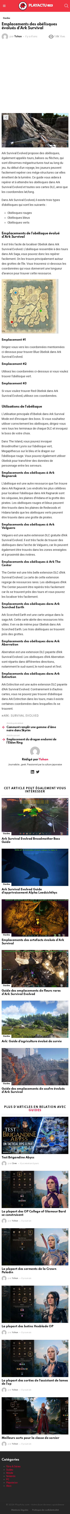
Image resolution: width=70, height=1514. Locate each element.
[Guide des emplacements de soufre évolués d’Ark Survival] (35, 1066)
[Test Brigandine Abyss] (35, 1135)
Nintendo (10, 1476)
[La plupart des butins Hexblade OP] (35, 1304)
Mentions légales (19, 1510)
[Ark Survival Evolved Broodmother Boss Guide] (35, 816)
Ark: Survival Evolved (21, 716)
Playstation (12, 1482)
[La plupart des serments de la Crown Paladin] (35, 1246)
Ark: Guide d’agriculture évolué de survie (32, 1041)
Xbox (8, 1485)
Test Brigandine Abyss (18, 1157)
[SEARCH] (66, 6)
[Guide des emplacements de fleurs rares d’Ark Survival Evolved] (35, 968)
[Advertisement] (35, 76)
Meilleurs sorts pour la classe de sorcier (30, 1437)
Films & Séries (13, 1466)
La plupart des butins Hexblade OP (27, 1326)
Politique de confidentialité (45, 1510)
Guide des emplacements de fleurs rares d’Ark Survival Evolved (31, 992)
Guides (6, 834)
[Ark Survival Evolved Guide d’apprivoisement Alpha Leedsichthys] (35, 867)
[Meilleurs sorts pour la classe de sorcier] (35, 1415)
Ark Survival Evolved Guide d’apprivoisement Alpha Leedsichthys (29, 891)
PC (7, 1479)
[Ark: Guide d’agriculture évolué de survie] (35, 1019)
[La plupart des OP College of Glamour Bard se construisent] (35, 1189)
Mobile (9, 1473)
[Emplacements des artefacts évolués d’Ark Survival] (35, 918)
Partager (5, 117)
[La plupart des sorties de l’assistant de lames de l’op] (35, 1358)
